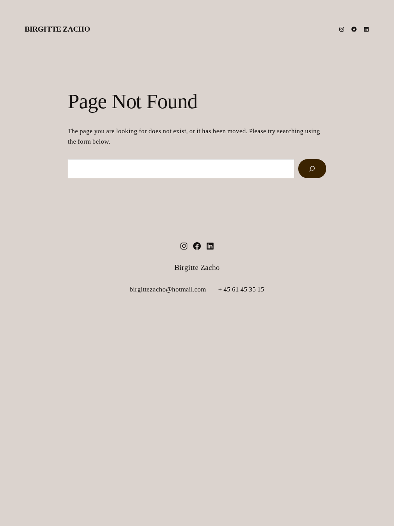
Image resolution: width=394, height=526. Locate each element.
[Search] (312, 169)
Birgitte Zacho (57, 29)
